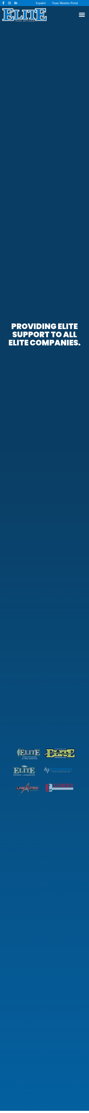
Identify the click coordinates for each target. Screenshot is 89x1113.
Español (41, 3)
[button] (82, 15)
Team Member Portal (65, 3)
